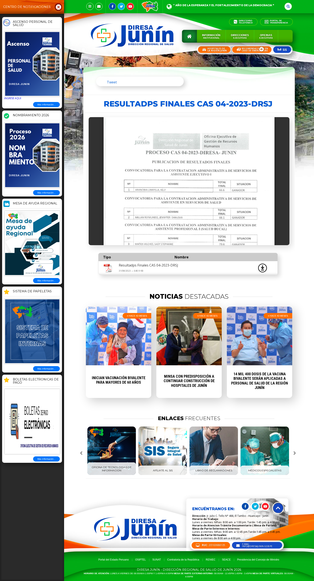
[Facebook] (112, 6)
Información (211, 36)
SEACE (226, 559)
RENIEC (211, 559)
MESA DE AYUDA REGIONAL (35, 203)
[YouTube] (130, 6)
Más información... (46, 104)
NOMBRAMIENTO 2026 (31, 115)
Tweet (112, 82)
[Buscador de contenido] (288, 6)
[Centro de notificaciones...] (90, 6)
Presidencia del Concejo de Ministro (258, 559)
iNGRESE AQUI (12, 98)
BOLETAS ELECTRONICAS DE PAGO (36, 381)
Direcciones (240, 36)
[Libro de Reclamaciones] (213, 474)
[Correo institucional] (99, 6)
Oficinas (266, 36)
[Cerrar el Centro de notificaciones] (58, 6)
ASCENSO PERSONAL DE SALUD (33, 23)
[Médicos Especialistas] (265, 474)
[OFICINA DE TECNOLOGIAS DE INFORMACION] (111, 474)
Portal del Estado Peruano (113, 559)
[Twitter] (121, 6)
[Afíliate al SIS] (162, 474)
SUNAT (156, 559)
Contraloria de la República (183, 559)
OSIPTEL (140, 559)
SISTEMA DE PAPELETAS (32, 291)
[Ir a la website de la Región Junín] (150, 6)
